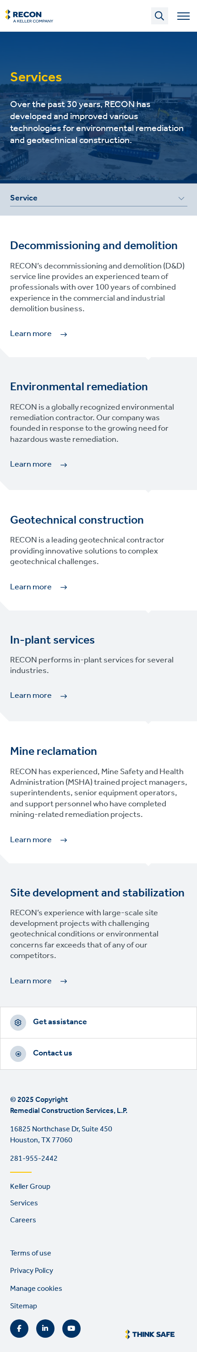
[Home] (29, 16)
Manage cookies (36, 1289)
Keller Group (30, 1187)
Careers (23, 1220)
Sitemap (23, 1306)
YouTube (71, 1328)
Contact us (52, 1053)
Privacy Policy (31, 1271)
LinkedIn (45, 1328)
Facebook (19, 1328)
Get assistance (60, 1022)
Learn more (31, 334)
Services (24, 1203)
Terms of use (30, 1253)
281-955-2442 (34, 1159)
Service (24, 199)
